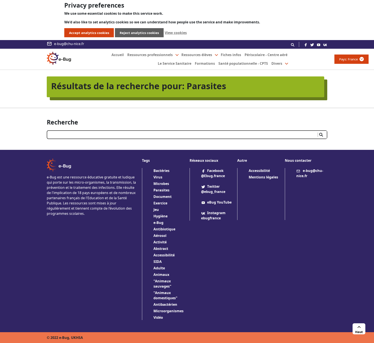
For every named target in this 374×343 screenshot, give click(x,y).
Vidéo (158, 317)
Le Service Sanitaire (174, 63)
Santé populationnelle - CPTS (243, 63)
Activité (160, 242)
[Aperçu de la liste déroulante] (177, 55)
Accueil (117, 54)
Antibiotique (164, 229)
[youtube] (318, 44)
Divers (276, 63)
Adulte (159, 268)
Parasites (161, 190)
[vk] (325, 44)
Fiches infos (231, 54)
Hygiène (160, 216)
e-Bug (158, 222)
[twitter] (312, 44)
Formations (205, 63)
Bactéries (161, 170)
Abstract (160, 248)
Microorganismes (168, 311)
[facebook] (305, 44)
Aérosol (159, 235)
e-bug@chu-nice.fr (69, 43)
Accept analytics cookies (89, 33)
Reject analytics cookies (139, 33)
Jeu (156, 209)
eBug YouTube (219, 202)
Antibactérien (165, 304)
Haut (359, 332)
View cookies (176, 32)
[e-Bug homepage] (59, 59)
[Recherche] (293, 44)
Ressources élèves (196, 54)
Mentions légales (263, 177)
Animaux (161, 274)
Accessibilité (164, 255)
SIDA (157, 261)
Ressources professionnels (150, 54)
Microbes (161, 183)
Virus (157, 177)
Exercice (160, 203)
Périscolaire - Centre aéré (266, 54)
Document (162, 196)
